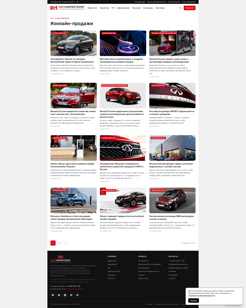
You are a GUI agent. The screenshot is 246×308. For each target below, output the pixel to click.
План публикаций (189, 2)
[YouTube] (52, 295)
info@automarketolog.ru (75, 289)
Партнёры (160, 8)
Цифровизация (123, 8)
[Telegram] (59, 295)
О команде (173, 275)
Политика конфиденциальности (167, 304)
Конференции (139, 2)
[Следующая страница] (65, 243)
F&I (113, 8)
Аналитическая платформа (149, 264)
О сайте (172, 278)
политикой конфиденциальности (201, 295)
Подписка (190, 8)
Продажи (136, 8)
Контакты (149, 304)
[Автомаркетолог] (67, 8)
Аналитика (104, 8)
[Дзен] (71, 295)
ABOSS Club (143, 278)
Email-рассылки (174, 2)
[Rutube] (77, 295)
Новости (111, 278)
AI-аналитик (143, 261)
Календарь (148, 8)
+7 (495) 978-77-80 (177, 261)
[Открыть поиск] (180, 8)
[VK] (65, 295)
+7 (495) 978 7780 (73, 286)
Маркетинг (92, 8)
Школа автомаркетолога (156, 2)
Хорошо (193, 300)
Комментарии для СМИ (178, 268)
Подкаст (141, 275)
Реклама (172, 271)
